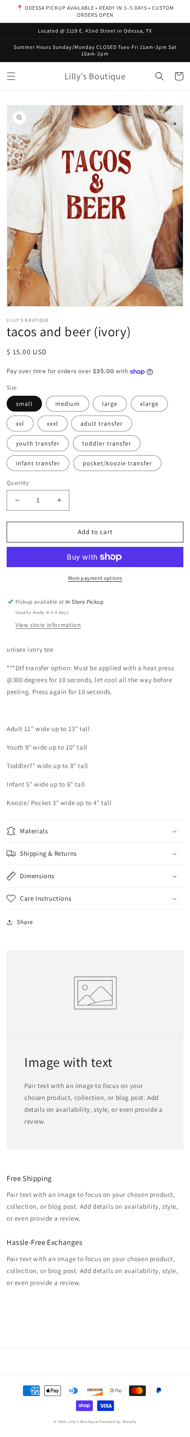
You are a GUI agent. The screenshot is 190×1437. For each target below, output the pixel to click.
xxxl (52, 423)
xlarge (149, 404)
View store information (48, 625)
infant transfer (38, 463)
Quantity (18, 482)
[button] (11, 76)
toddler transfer (106, 443)
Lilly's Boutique (83, 1421)
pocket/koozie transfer (117, 463)
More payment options (95, 578)
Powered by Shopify (118, 1421)
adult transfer (101, 423)
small (24, 404)
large (110, 404)
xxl (20, 423)
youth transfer (38, 443)
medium (67, 404)
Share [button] (25, 922)
